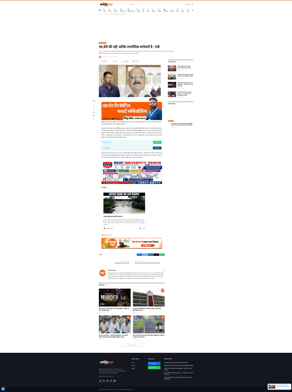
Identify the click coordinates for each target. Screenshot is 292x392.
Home (133, 362)
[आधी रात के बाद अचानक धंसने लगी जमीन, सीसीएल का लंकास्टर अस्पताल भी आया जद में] (149, 324)
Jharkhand (103, 43)
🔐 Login (188, 10)
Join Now (157, 142)
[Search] (192, 10)
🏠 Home (104, 10)
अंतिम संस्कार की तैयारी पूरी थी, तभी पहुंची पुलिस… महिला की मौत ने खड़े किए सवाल (114, 309)
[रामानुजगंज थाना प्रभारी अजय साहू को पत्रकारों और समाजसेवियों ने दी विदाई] (172, 76)
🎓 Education (122, 10)
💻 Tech (177, 10)
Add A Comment (131, 345)
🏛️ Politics (159, 10)
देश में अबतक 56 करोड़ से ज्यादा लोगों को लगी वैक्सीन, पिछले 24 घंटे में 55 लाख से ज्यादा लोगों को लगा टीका (182, 124)
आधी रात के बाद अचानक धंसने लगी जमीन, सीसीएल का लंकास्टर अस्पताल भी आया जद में (148, 336)
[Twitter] (94, 108)
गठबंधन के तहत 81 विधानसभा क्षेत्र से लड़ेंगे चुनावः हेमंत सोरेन (147, 263)
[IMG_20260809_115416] (131, 248)
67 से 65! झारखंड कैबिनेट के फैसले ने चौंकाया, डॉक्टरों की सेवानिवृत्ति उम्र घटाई (147, 309)
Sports (133, 365)
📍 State (148, 10)
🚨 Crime (110, 10)
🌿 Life (143, 10)
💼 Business (166, 10)
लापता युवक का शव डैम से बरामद (122, 263)
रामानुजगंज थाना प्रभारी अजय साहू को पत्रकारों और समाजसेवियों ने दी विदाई (149, 4)
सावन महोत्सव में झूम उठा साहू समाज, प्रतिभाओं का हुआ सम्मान (184, 67)
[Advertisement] (146, 28)
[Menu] (100, 10)
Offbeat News (106, 56)
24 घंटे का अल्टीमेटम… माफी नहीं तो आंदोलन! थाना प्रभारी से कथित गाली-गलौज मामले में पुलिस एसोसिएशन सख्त (113, 336)
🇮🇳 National (116, 10)
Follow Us (157, 148)
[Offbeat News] (106, 4)
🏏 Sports (182, 10)
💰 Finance (172, 10)
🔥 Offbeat (153, 10)
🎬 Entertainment (131, 10)
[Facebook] (94, 105)
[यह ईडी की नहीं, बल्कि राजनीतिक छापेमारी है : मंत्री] (130, 96)
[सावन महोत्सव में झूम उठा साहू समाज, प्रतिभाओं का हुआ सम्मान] (172, 68)
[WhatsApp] (94, 119)
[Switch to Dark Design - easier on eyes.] (192, 4)
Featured (171, 120)
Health (133, 368)
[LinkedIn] (94, 112)
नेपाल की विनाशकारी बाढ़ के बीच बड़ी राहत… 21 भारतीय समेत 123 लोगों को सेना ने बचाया (185, 94)
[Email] (94, 115)
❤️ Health (138, 10)
